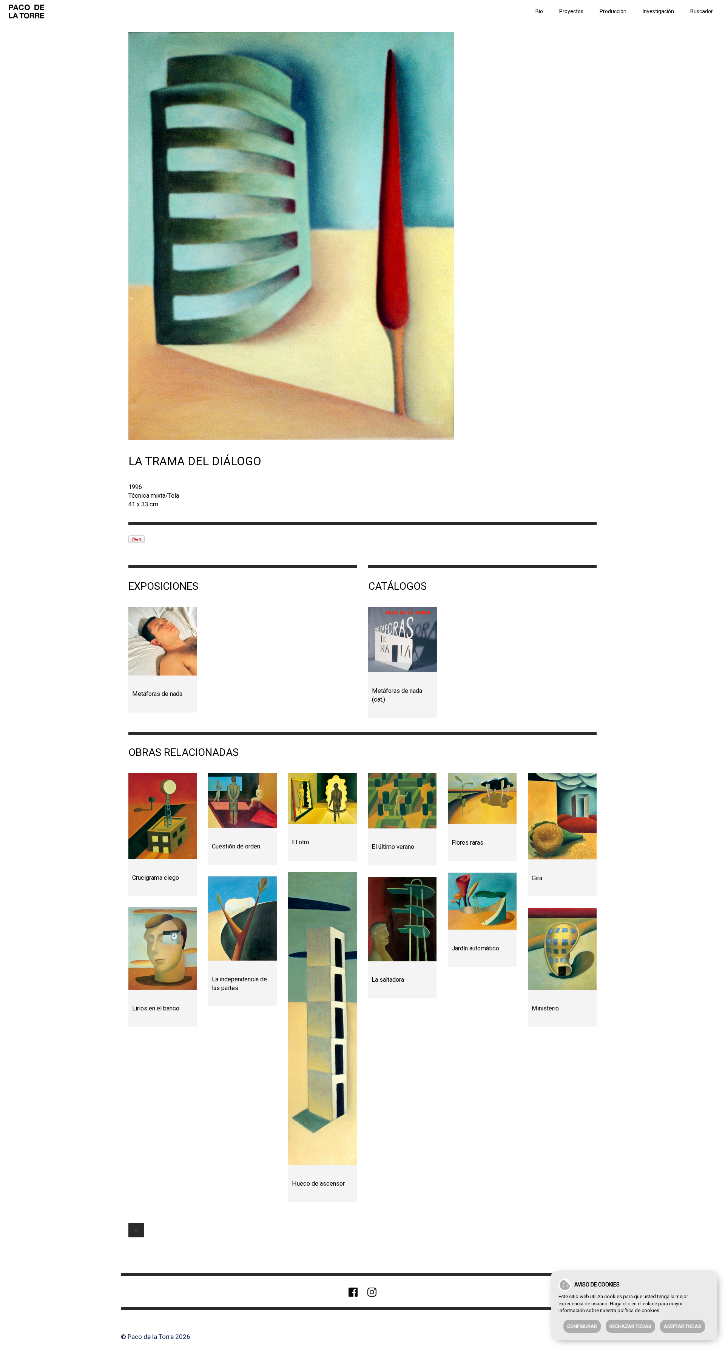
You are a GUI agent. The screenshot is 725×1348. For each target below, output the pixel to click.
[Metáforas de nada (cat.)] (402, 639)
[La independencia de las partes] (242, 918)
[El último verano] (402, 800)
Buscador (701, 11)
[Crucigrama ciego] (162, 816)
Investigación (658, 11)
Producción (613, 11)
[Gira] (562, 816)
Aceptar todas (682, 1326)
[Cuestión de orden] (242, 800)
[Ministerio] (562, 949)
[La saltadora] (402, 919)
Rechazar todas (630, 1326)
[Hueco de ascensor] (322, 1018)
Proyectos (571, 11)
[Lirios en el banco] (162, 948)
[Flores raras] (482, 798)
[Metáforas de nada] (162, 641)
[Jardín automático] (482, 901)
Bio (539, 11)
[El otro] (322, 798)
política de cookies (638, 1310)
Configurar (582, 1326)
